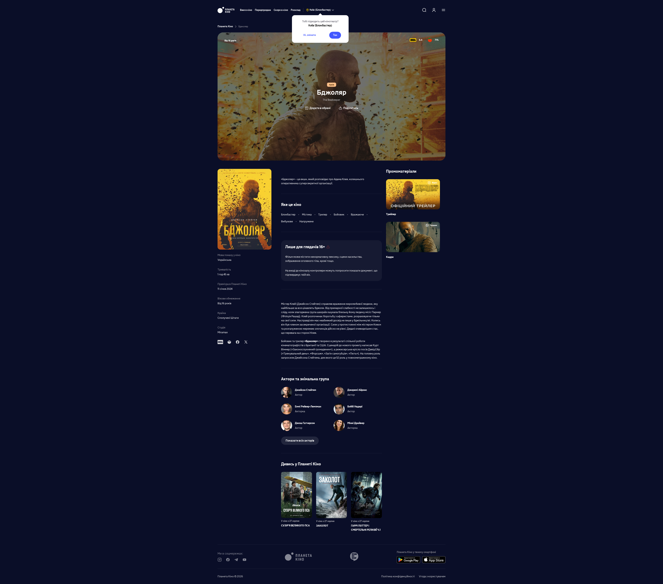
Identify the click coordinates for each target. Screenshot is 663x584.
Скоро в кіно (281, 10)
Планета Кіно (225, 26)
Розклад (295, 10)
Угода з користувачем (432, 576)
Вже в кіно (246, 10)
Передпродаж (263, 10)
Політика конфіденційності (398, 576)
